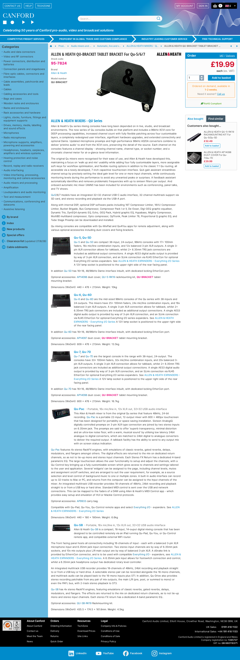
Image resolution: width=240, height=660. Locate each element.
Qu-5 (77, 237)
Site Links (82, 636)
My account (184, 5)
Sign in (203, 5)
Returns (54, 636)
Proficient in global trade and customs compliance (93, 39)
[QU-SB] (61, 528)
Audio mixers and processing (21, 182)
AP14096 (82, 276)
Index (10, 223)
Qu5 (53, 194)
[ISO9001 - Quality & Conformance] (11, 625)
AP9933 (81, 501)
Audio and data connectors (19, 51)
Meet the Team (35, 636)
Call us (221, 93)
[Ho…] (53, 46)
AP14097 (82, 337)
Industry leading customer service (164, 39)
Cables (7, 89)
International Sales (205, 631)
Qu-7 (77, 352)
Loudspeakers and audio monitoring (25, 192)
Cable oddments (17, 247)
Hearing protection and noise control (21, 159)
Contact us (12, 5)
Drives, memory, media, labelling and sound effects (22, 127)
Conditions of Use (110, 631)
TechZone (43, 5)
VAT (222, 55)
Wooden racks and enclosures (21, 103)
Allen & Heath (59, 72)
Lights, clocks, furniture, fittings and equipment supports (25, 119)
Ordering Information (61, 625)
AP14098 (82, 394)
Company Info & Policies (113, 625)
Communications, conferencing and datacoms (24, 203)
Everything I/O (142, 507)
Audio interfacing (14, 170)
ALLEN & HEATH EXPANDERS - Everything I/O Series (148, 260)
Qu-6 (77, 295)
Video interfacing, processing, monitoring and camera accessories (24, 176)
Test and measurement (17, 196)
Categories (10, 47)
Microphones (11, 132)
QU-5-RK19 (108, 276)
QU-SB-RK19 (84, 603)
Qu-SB (78, 525)
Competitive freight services (25, 39)
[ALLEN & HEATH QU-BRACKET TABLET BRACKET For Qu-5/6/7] (126, 86)
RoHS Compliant (213, 103)
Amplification (11, 187)
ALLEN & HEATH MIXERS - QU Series (76, 120)
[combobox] (120, 19)
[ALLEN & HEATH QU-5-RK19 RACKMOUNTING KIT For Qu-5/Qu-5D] (237, 46)
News (30, 641)
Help (29, 5)
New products (16, 229)
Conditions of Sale (110, 636)
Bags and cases (13, 98)
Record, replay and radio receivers (24, 165)
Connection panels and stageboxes (24, 69)
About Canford (34, 625)
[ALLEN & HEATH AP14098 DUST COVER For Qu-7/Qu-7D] (231, 46)
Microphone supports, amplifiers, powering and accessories (23, 144)
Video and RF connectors (18, 56)
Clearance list (26, 241)
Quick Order (56, 641)
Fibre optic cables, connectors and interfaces (24, 75)
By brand (12, 216)
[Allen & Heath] (167, 54)
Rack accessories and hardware (22, 112)
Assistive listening (14, 209)
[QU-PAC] (61, 414)
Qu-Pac (79, 409)
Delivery (230, 55)
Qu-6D (87, 295)
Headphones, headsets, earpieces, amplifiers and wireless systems (24, 151)
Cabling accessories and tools (21, 93)
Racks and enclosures (16, 107)
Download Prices (86, 631)
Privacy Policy (108, 641)
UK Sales (211, 626)
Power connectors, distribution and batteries (24, 63)
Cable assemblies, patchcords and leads (24, 83)
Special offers (15, 235)
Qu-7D (86, 352)
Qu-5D (86, 237)
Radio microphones (15, 137)
